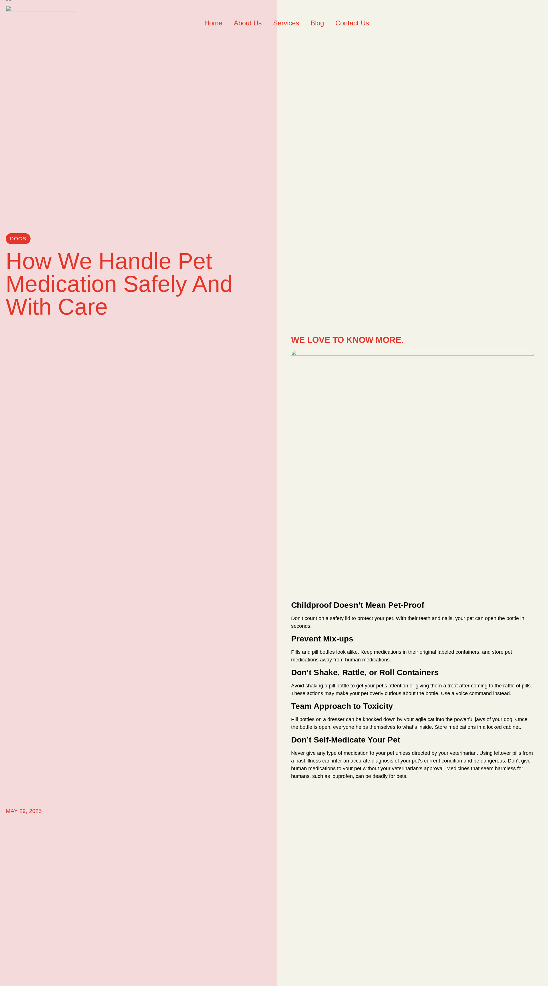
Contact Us (352, 23)
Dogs (18, 239)
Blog (317, 23)
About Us (248, 23)
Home (213, 23)
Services (286, 23)
